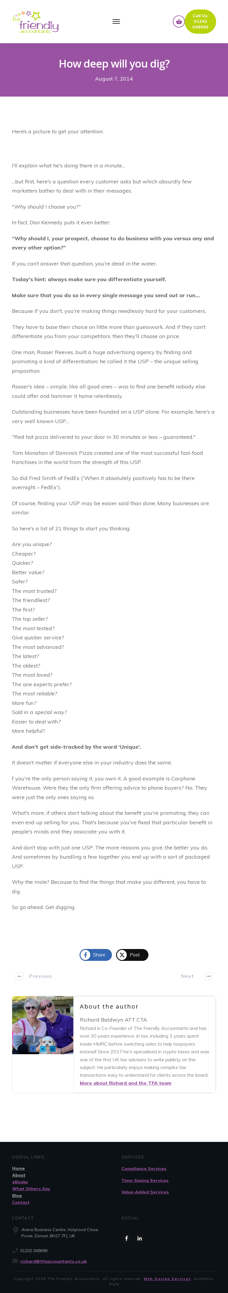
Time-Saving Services (145, 1180)
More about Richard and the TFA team (125, 1083)
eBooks (20, 1182)
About (19, 1175)
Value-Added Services (145, 1192)
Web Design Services (167, 1279)
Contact (21, 1202)
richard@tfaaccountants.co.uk (53, 1261)
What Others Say (31, 1188)
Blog (17, 1195)
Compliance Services (144, 1168)
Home (18, 1168)
